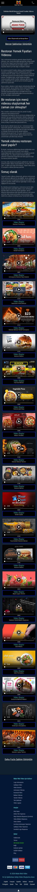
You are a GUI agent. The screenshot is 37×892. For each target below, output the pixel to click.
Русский (32, 884)
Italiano (25, 881)
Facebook (15, 860)
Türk (21, 884)
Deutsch (31, 881)
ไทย (16, 884)
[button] (18, 211)
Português (5, 884)
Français (12, 881)
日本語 (26, 884)
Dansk (11, 884)
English (6, 881)
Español (18, 881)
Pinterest (21, 860)
